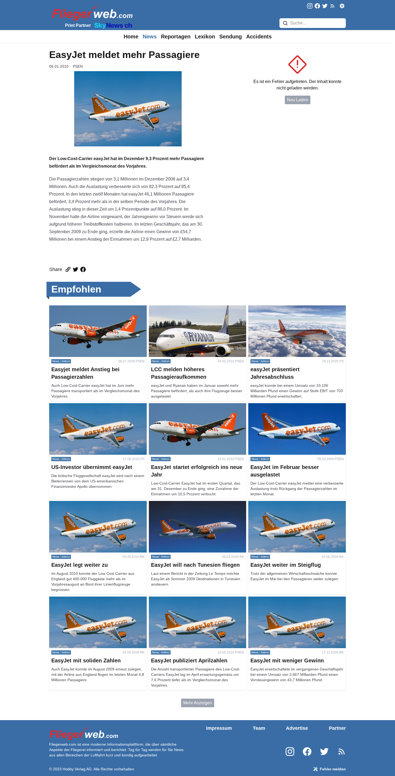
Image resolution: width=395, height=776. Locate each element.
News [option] (150, 36)
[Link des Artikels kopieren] (68, 269)
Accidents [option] (259, 36)
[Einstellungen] (342, 6)
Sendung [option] (230, 36)
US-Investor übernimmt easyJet (79, 406)
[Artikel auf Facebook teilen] (83, 269)
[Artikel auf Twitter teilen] (75, 269)
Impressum (219, 728)
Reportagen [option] (176, 36)
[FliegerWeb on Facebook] (317, 6)
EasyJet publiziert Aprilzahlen (177, 599)
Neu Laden (297, 100)
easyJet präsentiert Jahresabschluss (283, 308)
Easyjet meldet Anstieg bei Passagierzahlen (91, 308)
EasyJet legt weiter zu (70, 504)
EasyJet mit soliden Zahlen (75, 599)
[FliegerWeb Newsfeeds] (332, 6)
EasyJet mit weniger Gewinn (275, 599)
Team (259, 728)
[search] (285, 23)
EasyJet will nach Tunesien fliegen (182, 504)
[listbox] (131, 36)
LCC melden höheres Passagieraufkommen (190, 308)
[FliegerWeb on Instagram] (310, 6)
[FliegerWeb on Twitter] (325, 6)
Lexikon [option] (205, 36)
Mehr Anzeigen (197, 703)
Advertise (297, 728)
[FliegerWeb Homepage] (91, 12)
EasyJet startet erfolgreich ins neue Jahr (187, 406)
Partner (337, 728)
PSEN (78, 66)
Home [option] (131, 36)
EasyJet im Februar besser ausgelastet (285, 406)
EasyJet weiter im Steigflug (274, 504)
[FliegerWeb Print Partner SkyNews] (112, 25)
